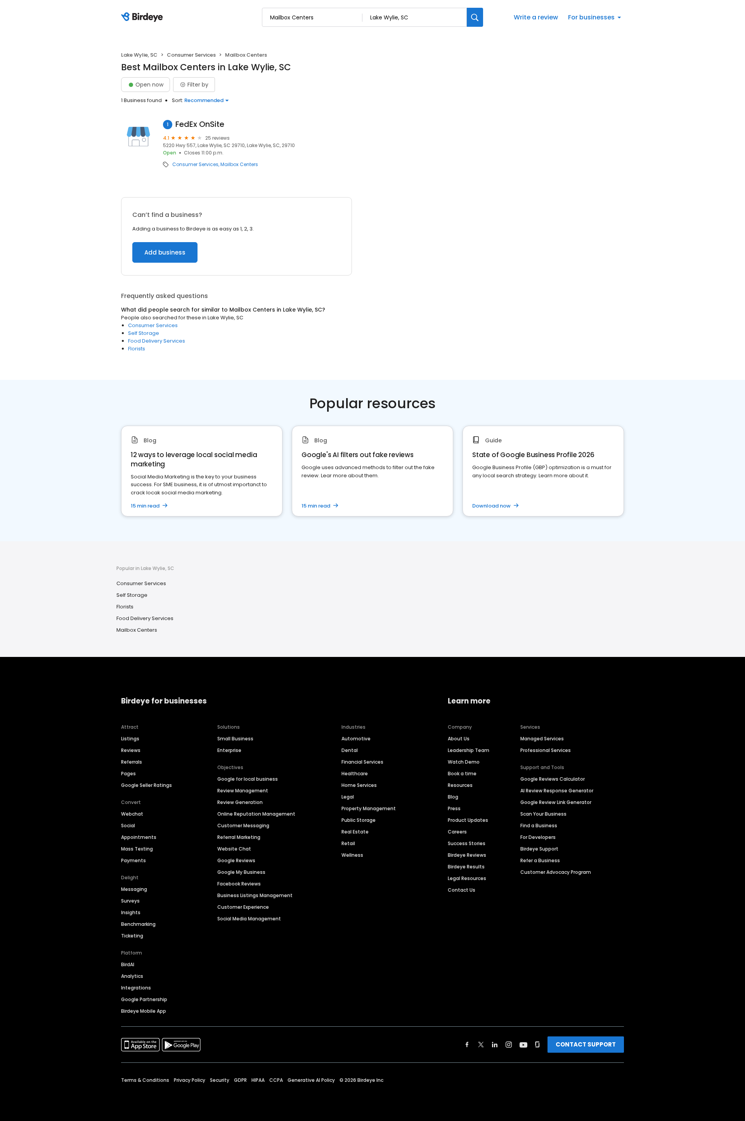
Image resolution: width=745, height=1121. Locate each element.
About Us (459, 738)
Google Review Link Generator (555, 802)
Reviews (130, 750)
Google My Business (241, 872)
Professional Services (545, 750)
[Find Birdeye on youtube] (523, 1044)
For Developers (538, 837)
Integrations (136, 987)
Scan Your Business (543, 814)
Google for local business (247, 779)
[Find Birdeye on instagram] (509, 1044)
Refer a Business (540, 860)
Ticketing (132, 935)
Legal (347, 797)
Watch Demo (464, 762)
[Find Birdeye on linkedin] (495, 1044)
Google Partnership (144, 999)
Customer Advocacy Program (555, 872)
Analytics (132, 976)
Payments (133, 860)
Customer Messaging (243, 825)
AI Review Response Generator (556, 790)
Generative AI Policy (311, 1080)
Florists (136, 348)
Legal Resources (467, 878)
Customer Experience (243, 907)
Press (454, 808)
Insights (130, 912)
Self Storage (143, 333)
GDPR (240, 1080)
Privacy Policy (189, 1080)
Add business (164, 252)
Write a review (536, 17)
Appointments (138, 837)
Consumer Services (191, 55)
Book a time (462, 773)
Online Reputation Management (256, 814)
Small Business (235, 738)
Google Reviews (236, 860)
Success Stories (466, 843)
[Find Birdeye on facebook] (467, 1044)
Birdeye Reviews (467, 855)
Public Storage (358, 820)
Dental (349, 750)
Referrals (131, 762)
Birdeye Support (539, 849)
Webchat (132, 814)
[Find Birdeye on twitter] (481, 1044)
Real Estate (355, 831)
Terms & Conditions (145, 1080)
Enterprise (229, 750)
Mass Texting (137, 849)
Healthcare (354, 773)
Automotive (356, 738)
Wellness (352, 855)
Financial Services (362, 762)
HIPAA (258, 1080)
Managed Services (542, 738)
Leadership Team (468, 750)
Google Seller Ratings (146, 785)
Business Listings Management (255, 895)
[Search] (475, 17)
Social (128, 825)
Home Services (359, 785)
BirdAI (127, 964)
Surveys (130, 900)
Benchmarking (138, 924)
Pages (128, 773)
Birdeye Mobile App (143, 1011)
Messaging (134, 889)
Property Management (368, 808)
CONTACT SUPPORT (586, 1044)
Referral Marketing (238, 837)
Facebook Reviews (239, 883)
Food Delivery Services (156, 341)
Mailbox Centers (239, 164)
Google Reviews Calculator (552, 779)
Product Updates (468, 820)
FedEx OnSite (199, 124)
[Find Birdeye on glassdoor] (537, 1044)
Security (219, 1080)
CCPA (276, 1080)
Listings (130, 738)
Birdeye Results (466, 866)
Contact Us (461, 890)
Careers (457, 831)
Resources (460, 785)
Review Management (242, 790)
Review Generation (240, 802)
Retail (348, 843)
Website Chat (234, 849)
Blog (453, 797)
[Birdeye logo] (143, 17)
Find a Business (538, 825)
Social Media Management (249, 918)
